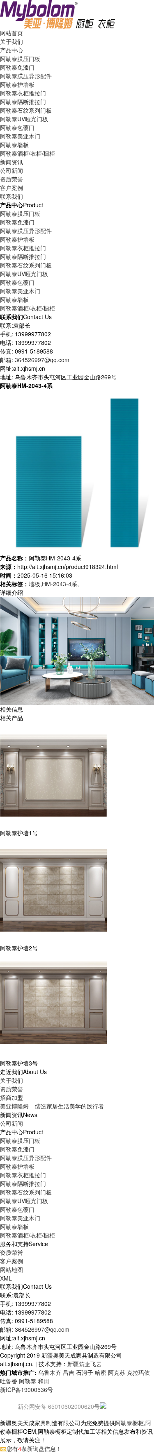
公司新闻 (11, 170)
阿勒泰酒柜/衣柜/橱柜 (27, 153)
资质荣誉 (11, 1089)
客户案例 (11, 1261)
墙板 (34, 584)
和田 (43, 1381)
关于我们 (11, 1080)
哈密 (100, 1372)
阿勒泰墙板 (14, 145)
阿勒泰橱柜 (129, 1423)
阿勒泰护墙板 (17, 84)
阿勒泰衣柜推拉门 (23, 93)
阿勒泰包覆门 (17, 127)
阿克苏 (116, 1372)
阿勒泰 (27, 1381)
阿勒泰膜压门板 (20, 58)
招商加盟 (11, 1097)
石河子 (84, 1372)
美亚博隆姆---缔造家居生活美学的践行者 (52, 1106)
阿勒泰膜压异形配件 (26, 76)
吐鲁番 (8, 1381)
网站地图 (11, 1269)
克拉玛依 (138, 1372)
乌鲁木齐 (49, 1372)
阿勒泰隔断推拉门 (23, 101)
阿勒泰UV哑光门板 (24, 119)
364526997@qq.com (42, 360)
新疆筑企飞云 (84, 1364)
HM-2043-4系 (59, 584)
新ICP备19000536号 (26, 1389)
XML (6, 1278)
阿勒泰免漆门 (17, 67)
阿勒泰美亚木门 (20, 136)
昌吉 (68, 1372)
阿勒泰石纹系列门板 (26, 110)
